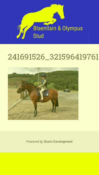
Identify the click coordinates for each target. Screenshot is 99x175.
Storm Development (58, 142)
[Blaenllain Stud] (49, 22)
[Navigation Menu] (93, 38)
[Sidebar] (5, 38)
